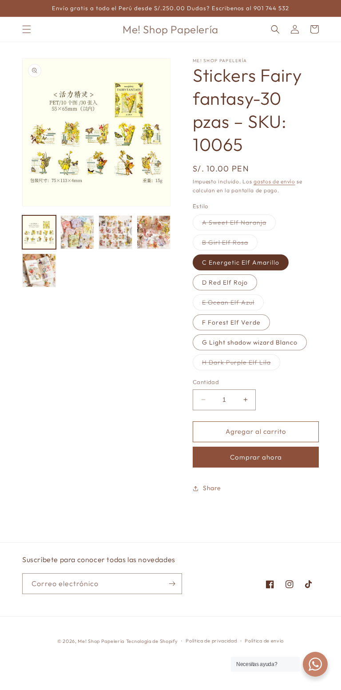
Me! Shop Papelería (101, 641)
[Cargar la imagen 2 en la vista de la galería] (77, 232)
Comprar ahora (256, 457)
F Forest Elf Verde (231, 322)
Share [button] (212, 488)
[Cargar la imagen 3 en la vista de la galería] (115, 232)
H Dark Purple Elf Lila (241, 364)
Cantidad (206, 381)
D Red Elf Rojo (225, 282)
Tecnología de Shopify (152, 641)
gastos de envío (274, 181)
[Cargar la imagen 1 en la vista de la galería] (39, 232)
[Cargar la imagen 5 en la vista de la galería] (39, 270)
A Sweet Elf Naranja (239, 224)
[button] (26, 29)
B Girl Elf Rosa (230, 244)
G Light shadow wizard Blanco (249, 342)
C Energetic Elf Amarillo (240, 262)
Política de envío (264, 641)
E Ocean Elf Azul (233, 304)
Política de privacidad (211, 641)
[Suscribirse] (172, 583)
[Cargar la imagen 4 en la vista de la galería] (153, 232)
